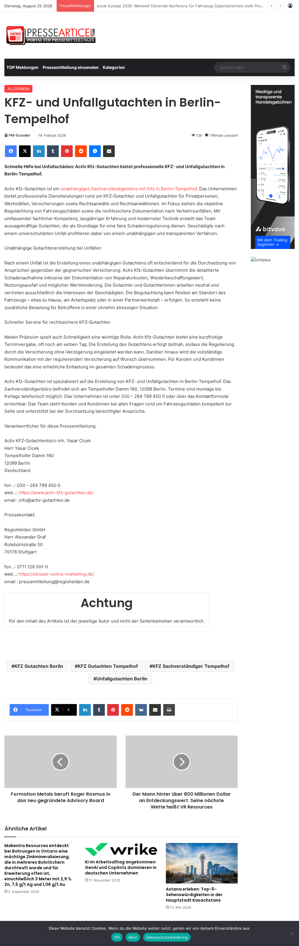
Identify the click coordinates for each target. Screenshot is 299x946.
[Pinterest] (67, 151)
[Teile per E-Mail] (109, 151)
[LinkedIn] (39, 151)
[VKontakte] (141, 710)
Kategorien (114, 67)
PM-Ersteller (19, 135)
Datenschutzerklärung (167, 937)
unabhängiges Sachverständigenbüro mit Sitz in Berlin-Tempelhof (129, 188)
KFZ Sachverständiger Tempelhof (190, 666)
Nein (132, 937)
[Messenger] (95, 151)
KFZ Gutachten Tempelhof (108, 666)
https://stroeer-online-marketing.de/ (56, 574)
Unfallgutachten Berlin (121, 679)
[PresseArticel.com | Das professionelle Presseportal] (51, 35)
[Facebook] (11, 151)
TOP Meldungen (22, 67)
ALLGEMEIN (18, 88)
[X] (25, 151)
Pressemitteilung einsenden (71, 67)
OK (117, 937)
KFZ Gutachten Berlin (38, 666)
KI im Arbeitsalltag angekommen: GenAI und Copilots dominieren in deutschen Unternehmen (121, 867)
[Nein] (292, 933)
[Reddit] (81, 151)
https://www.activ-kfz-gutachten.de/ (56, 492)
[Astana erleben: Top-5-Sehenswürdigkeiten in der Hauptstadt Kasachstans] (202, 863)
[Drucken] (169, 710)
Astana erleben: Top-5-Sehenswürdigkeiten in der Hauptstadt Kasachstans (194, 894)
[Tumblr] (53, 151)
